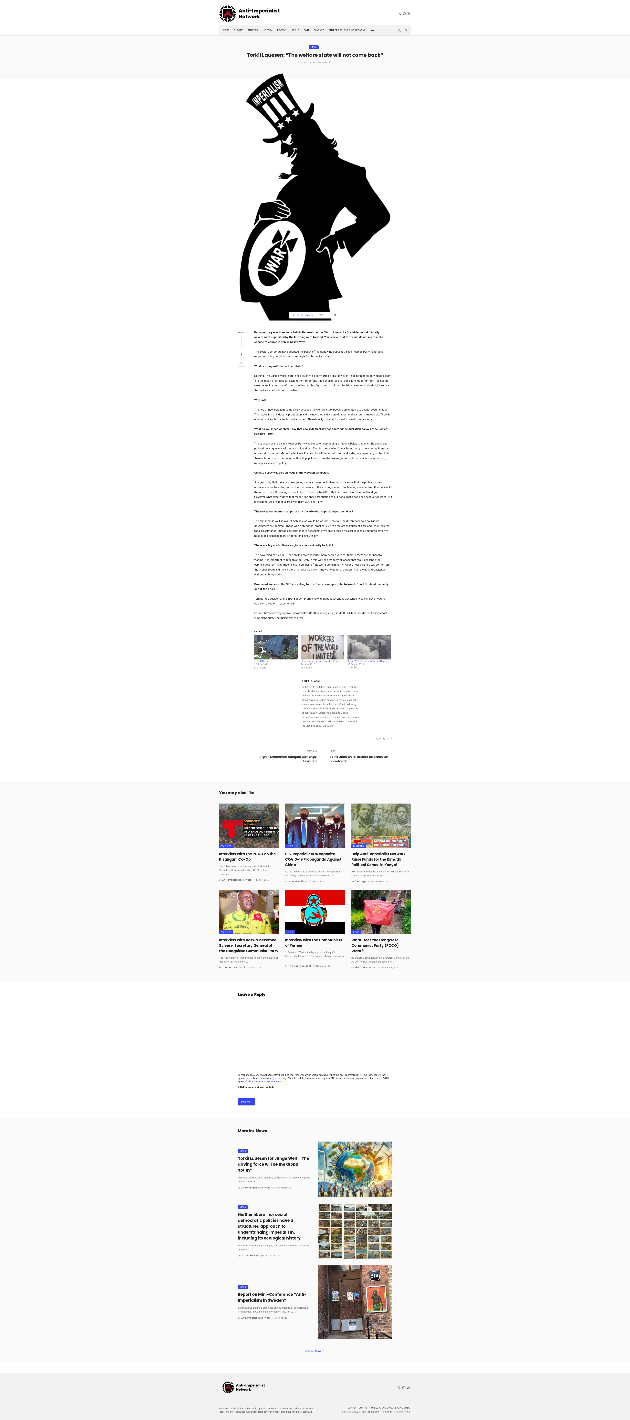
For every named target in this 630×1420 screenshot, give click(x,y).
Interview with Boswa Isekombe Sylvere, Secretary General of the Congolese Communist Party (248, 946)
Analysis (253, 30)
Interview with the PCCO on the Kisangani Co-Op (247, 856)
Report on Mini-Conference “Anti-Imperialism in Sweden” (272, 1297)
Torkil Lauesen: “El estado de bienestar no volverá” (359, 759)
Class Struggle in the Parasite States (320, 661)
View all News (313, 1351)
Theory (238, 30)
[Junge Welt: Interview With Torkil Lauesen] (369, 647)
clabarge (360, 881)
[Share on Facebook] (241, 354)
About (295, 30)
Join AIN (352, 1408)
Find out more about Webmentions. (263, 1081)
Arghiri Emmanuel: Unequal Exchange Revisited (288, 759)
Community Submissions (396, 1412)
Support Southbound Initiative (347, 30)
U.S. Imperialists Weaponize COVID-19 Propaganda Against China (313, 859)
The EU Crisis (261, 661)
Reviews (282, 30)
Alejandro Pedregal (252, 1255)
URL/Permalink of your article (256, 1087)
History (267, 30)
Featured (226, 846)
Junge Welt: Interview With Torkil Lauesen (368, 661)
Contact (319, 30)
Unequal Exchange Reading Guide (390, 1408)
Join (306, 30)
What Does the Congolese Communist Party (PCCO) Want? (375, 946)
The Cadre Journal (233, 967)
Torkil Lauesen (305, 315)
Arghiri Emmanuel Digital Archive (360, 1412)
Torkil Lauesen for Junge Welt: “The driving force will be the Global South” (273, 1164)
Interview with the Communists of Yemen (313, 943)
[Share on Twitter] (241, 363)
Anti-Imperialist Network (237, 879)
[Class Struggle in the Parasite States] (322, 647)
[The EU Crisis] (276, 647)
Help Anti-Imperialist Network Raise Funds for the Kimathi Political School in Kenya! (378, 859)
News (226, 30)
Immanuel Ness (297, 881)
